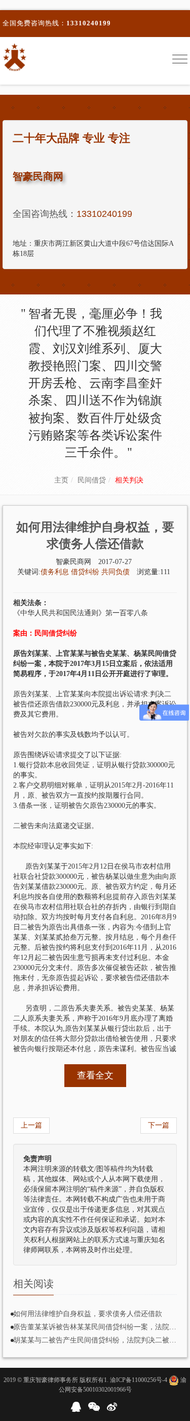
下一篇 (158, 1125)
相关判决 (129, 480)
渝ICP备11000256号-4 (138, 1379)
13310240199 (88, 23)
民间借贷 (92, 480)
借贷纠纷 (86, 572)
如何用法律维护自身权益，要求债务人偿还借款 (87, 1314)
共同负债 (115, 572)
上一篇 (31, 1125)
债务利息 (56, 572)
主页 (61, 480)
